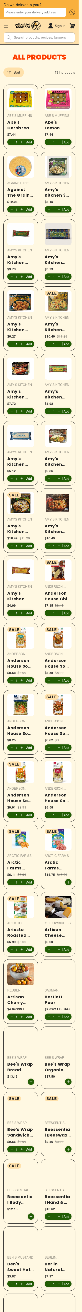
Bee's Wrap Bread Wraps (20, 1067)
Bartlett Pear (54, 999)
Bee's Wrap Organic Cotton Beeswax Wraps (57, 1067)
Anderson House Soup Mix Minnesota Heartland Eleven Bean (58, 730)
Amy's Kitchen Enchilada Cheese (18, 394)
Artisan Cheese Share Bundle (53, 932)
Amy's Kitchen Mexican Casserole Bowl (18, 528)
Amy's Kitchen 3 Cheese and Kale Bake (55, 192)
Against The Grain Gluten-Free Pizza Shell (19, 192)
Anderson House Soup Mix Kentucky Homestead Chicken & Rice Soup (20, 730)
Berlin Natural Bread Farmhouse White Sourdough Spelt (57, 1266)
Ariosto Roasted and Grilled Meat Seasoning (20, 932)
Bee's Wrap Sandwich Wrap (20, 1132)
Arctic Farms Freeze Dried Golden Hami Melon (20, 865)
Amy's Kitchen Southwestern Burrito (19, 596)
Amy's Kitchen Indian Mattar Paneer (53, 461)
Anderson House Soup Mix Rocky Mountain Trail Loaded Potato (58, 798)
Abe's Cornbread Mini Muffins (19, 124)
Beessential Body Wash (20, 1199)
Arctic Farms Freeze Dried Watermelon (57, 865)
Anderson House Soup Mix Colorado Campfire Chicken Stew (20, 663)
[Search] (9, 37)
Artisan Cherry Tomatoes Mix (19, 999)
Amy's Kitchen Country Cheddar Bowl (55, 326)
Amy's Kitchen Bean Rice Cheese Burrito (18, 259)
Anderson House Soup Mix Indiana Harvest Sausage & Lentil (58, 663)
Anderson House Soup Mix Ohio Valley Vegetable (20, 798)
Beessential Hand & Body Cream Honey (57, 1199)
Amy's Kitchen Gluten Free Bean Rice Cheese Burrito (58, 394)
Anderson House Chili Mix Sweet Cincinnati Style (57, 596)
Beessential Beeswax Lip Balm (57, 1132)
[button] (71, 12)
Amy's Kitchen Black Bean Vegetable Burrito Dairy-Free (57, 259)
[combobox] (35, 12)
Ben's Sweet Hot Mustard (18, 1266)
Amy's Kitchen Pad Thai (55, 528)
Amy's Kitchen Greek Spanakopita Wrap (20, 461)
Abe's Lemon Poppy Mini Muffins (57, 124)
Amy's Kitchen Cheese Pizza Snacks (16, 326)
